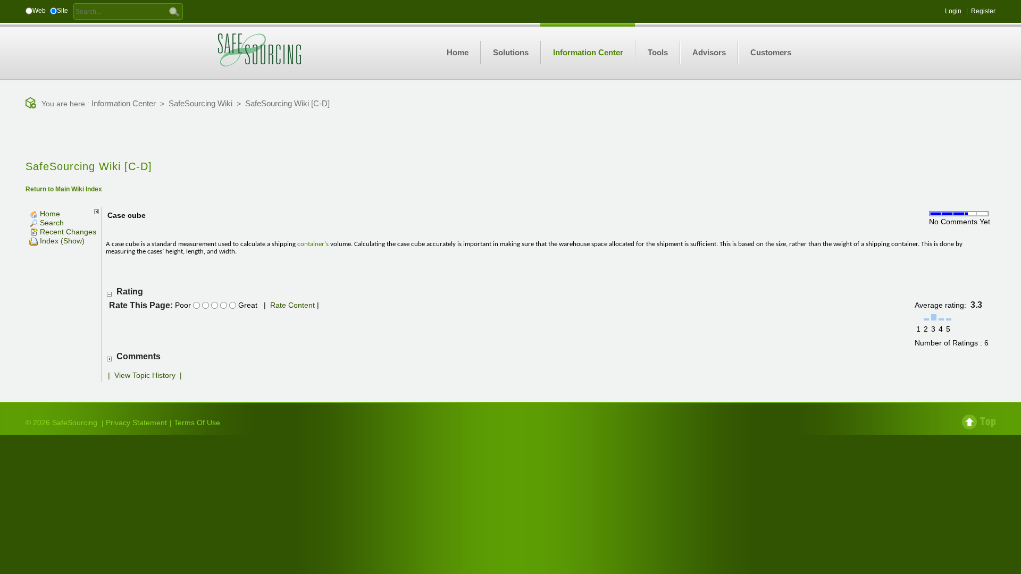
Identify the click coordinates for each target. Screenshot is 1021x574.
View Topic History (144, 375)
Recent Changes (67, 231)
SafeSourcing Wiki (200, 103)
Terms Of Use (197, 422)
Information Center (123, 103)
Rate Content (292, 305)
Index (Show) (61, 241)
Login (953, 11)
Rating (129, 291)
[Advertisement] (510, 135)
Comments (138, 356)
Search (51, 222)
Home (49, 213)
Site (62, 10)
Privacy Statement (136, 422)
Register (983, 11)
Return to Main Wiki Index (64, 189)
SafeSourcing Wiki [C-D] (287, 103)
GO (174, 11)
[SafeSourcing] (259, 49)
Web (39, 10)
